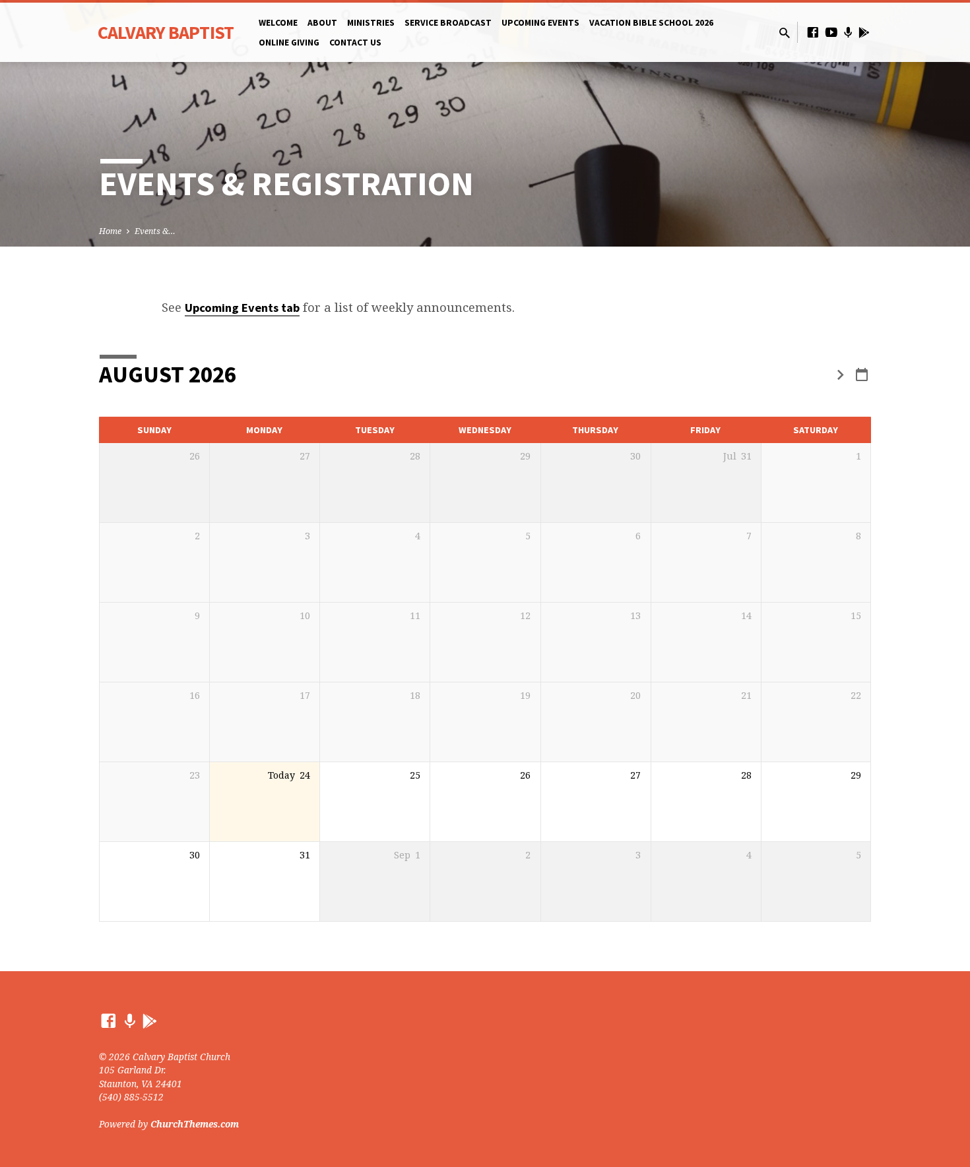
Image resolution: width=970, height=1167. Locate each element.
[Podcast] (848, 32)
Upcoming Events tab (242, 307)
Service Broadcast (448, 22)
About (322, 22)
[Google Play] (864, 32)
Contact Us (355, 42)
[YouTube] (831, 32)
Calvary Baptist (166, 32)
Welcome (278, 22)
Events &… (155, 231)
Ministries (371, 22)
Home (110, 231)
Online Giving (289, 42)
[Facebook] (813, 32)
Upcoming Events (540, 22)
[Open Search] (784, 32)
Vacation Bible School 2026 (651, 22)
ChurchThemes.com (194, 1124)
